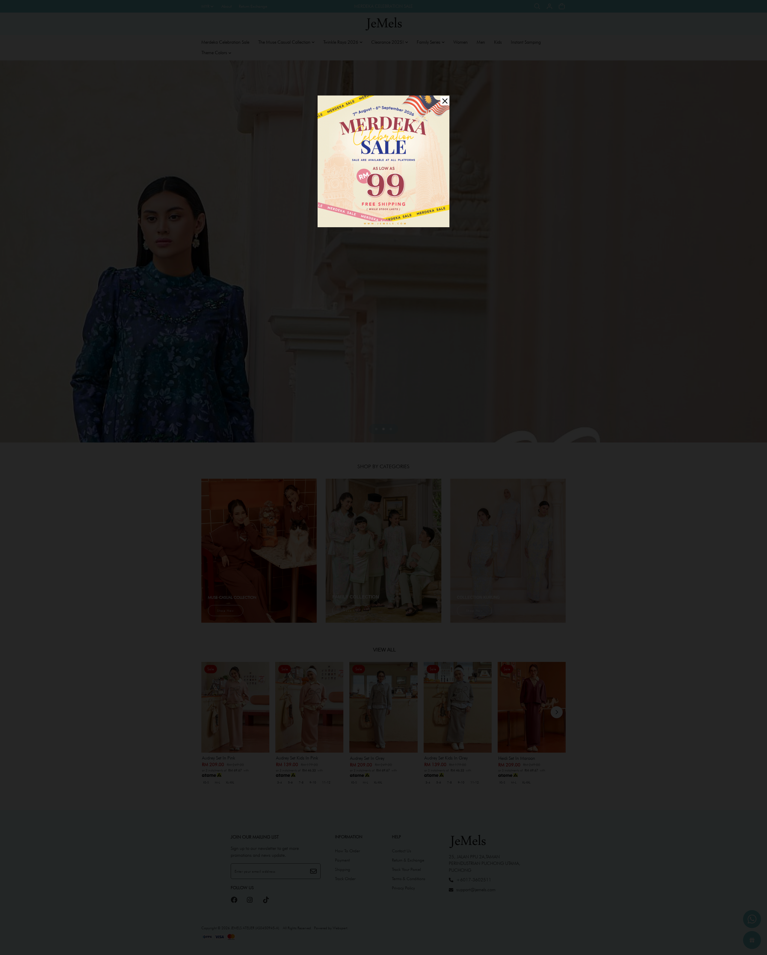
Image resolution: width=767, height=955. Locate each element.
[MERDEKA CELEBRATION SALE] (383, 161)
